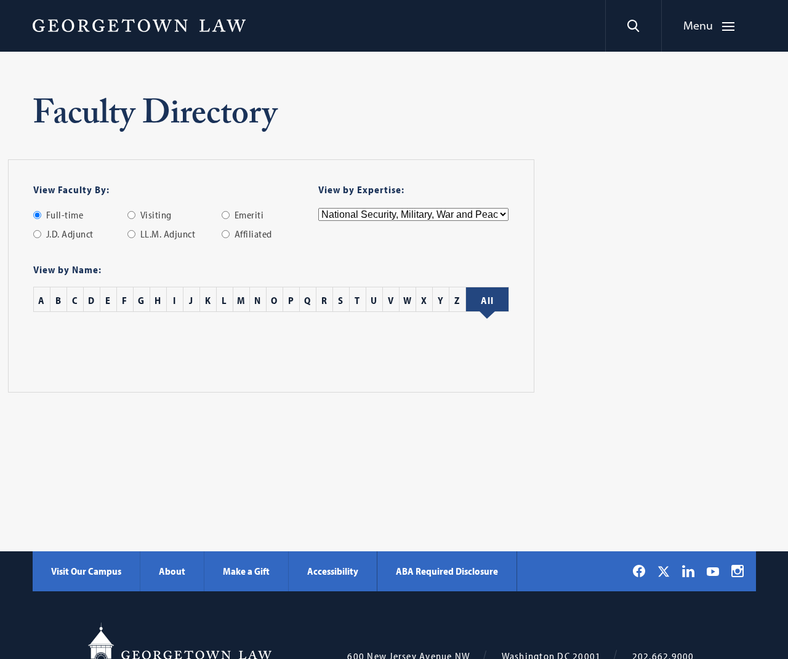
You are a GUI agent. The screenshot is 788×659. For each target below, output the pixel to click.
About (172, 571)
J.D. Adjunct (70, 234)
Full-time (65, 215)
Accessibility (332, 571)
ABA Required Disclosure (447, 571)
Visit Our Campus (86, 571)
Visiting (156, 215)
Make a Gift (246, 571)
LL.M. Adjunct (168, 234)
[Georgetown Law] (139, 25)
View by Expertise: (361, 189)
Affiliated (253, 234)
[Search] (633, 26)
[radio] (37, 215)
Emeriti (249, 215)
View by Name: (67, 269)
